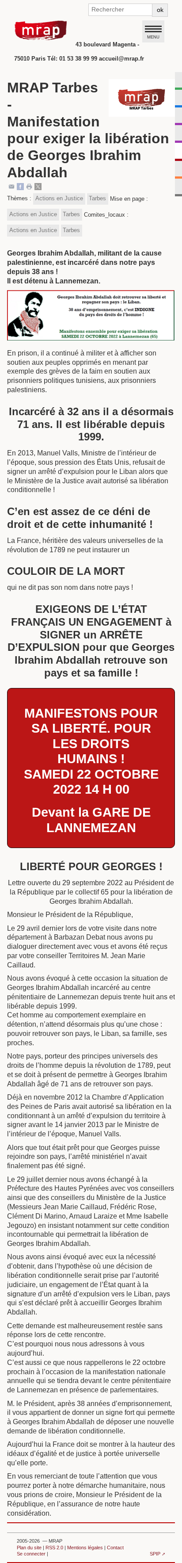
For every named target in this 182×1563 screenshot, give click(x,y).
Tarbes (97, 198)
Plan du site (29, 1547)
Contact (115, 1547)
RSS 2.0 (54, 1547)
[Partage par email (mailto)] (11, 186)
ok (160, 9)
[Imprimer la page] (29, 186)
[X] (38, 186)
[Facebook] (20, 186)
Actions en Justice (59, 198)
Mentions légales (85, 1547)
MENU (153, 37)
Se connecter (31, 1553)
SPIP (155, 1553)
